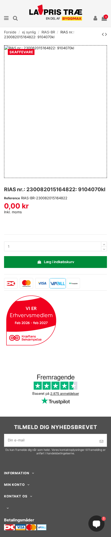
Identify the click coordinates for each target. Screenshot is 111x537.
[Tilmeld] (101, 441)
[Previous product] (103, 34)
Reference (12, 198)
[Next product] (106, 34)
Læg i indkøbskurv (59, 262)
